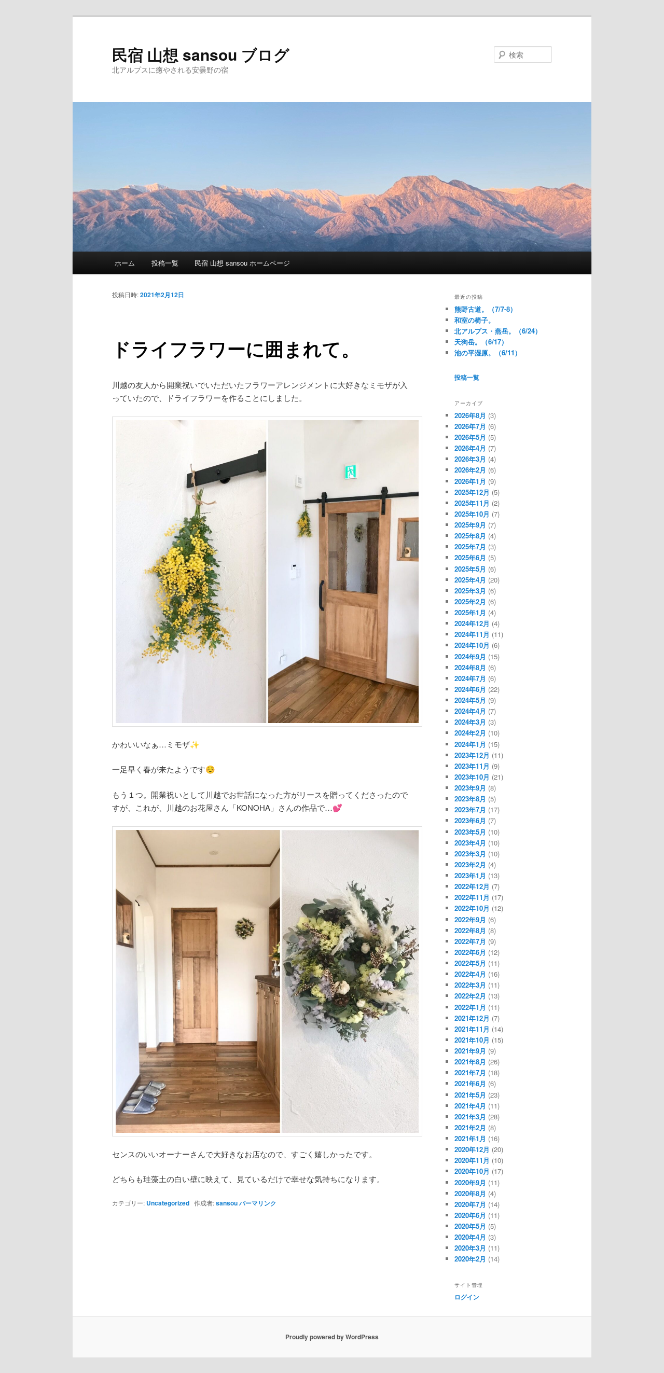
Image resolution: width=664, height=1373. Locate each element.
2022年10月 (472, 908)
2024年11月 (472, 634)
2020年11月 (472, 1160)
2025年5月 (470, 569)
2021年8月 (470, 1061)
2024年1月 (470, 744)
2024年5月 (470, 700)
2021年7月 (470, 1072)
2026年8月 (470, 415)
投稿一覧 (164, 263)
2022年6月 (470, 952)
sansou (227, 1203)
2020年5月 (470, 1226)
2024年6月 (470, 689)
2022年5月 (470, 963)
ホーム (125, 263)
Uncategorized (167, 1203)
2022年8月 (470, 930)
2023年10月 (472, 777)
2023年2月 (470, 864)
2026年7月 (470, 426)
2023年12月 (472, 755)
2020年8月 (470, 1193)
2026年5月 (470, 437)
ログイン (466, 1296)
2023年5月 (470, 832)
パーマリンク (257, 1203)
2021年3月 (470, 1116)
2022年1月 (470, 1007)
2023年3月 (470, 853)
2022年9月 (470, 919)
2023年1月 (470, 875)
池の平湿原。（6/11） (487, 352)
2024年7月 (470, 678)
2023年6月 (470, 820)
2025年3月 (470, 590)
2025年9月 (470, 525)
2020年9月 (470, 1182)
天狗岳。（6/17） (481, 341)
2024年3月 (470, 722)
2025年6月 (470, 557)
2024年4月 (470, 711)
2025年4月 (470, 580)
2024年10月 (472, 645)
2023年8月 (470, 798)
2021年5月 (470, 1095)
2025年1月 (470, 612)
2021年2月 (470, 1127)
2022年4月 (470, 974)
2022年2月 (470, 996)
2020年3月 (470, 1248)
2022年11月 (472, 897)
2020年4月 (470, 1237)
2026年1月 (470, 481)
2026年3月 (470, 459)
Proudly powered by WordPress (332, 1336)
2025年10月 (472, 514)
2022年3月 (470, 985)
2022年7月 (470, 941)
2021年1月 (470, 1138)
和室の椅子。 (474, 320)
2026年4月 (470, 448)
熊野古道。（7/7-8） (485, 309)
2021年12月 (472, 1018)
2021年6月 (470, 1083)
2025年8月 (470, 535)
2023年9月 (470, 788)
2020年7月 (470, 1204)
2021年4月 (470, 1106)
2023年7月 (470, 809)
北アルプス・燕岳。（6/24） (498, 331)
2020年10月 (472, 1171)
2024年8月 (470, 667)
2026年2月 (470, 470)
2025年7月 (470, 546)
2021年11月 (472, 1029)
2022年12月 (472, 886)
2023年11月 (472, 766)
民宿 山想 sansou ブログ (200, 54)
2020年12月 (472, 1149)
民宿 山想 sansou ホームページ (242, 263)
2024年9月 (470, 656)
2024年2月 (470, 733)
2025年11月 (472, 503)
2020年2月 (470, 1259)
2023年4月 (470, 843)
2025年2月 (470, 601)
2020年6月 (470, 1215)
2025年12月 (472, 492)
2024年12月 (472, 623)
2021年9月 (470, 1051)
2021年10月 (472, 1040)
